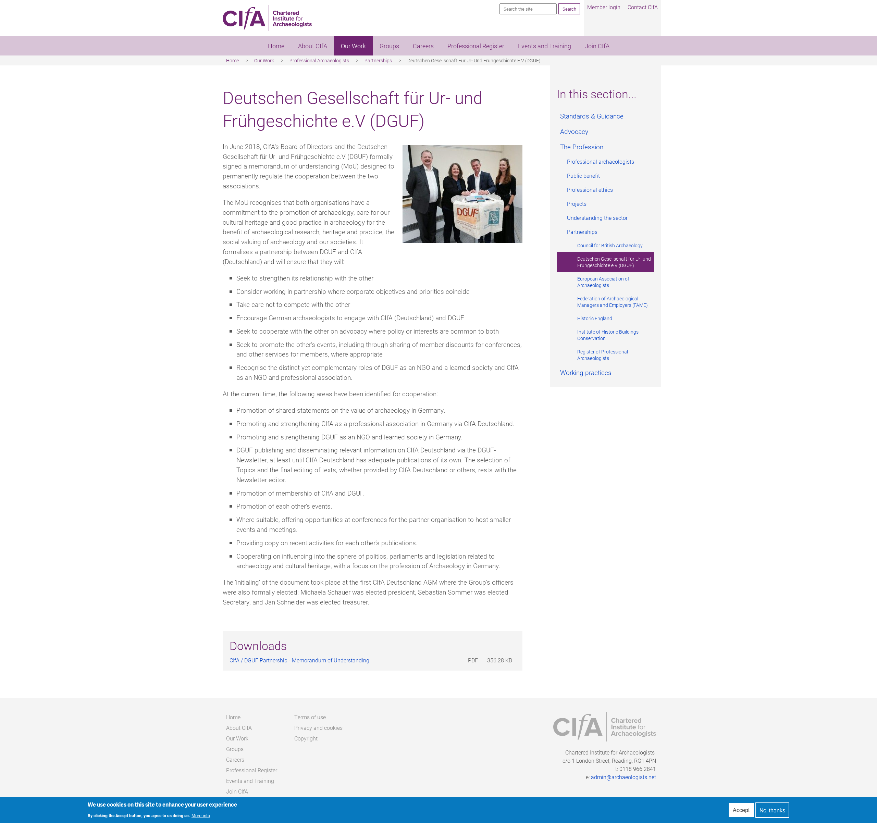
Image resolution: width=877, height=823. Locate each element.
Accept (741, 810)
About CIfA (312, 46)
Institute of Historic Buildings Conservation (608, 334)
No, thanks (772, 810)
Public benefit (583, 175)
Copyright (306, 738)
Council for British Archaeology (610, 245)
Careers (423, 46)
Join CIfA (597, 46)
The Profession (581, 146)
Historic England (594, 318)
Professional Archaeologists (319, 60)
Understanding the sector (597, 217)
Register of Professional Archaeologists (602, 354)
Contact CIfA (643, 7)
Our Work (353, 46)
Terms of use (310, 717)
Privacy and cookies (318, 727)
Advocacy (574, 131)
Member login (603, 7)
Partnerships (378, 60)
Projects (576, 203)
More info (201, 816)
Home (276, 46)
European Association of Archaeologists (603, 281)
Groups (389, 46)
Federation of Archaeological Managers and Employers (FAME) (612, 301)
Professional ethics (590, 189)
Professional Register (475, 46)
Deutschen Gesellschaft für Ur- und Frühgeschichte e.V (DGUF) (614, 262)
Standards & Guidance (591, 116)
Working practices (586, 372)
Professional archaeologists (600, 161)
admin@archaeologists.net (623, 777)
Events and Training (544, 46)
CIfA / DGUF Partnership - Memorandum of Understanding (299, 660)
